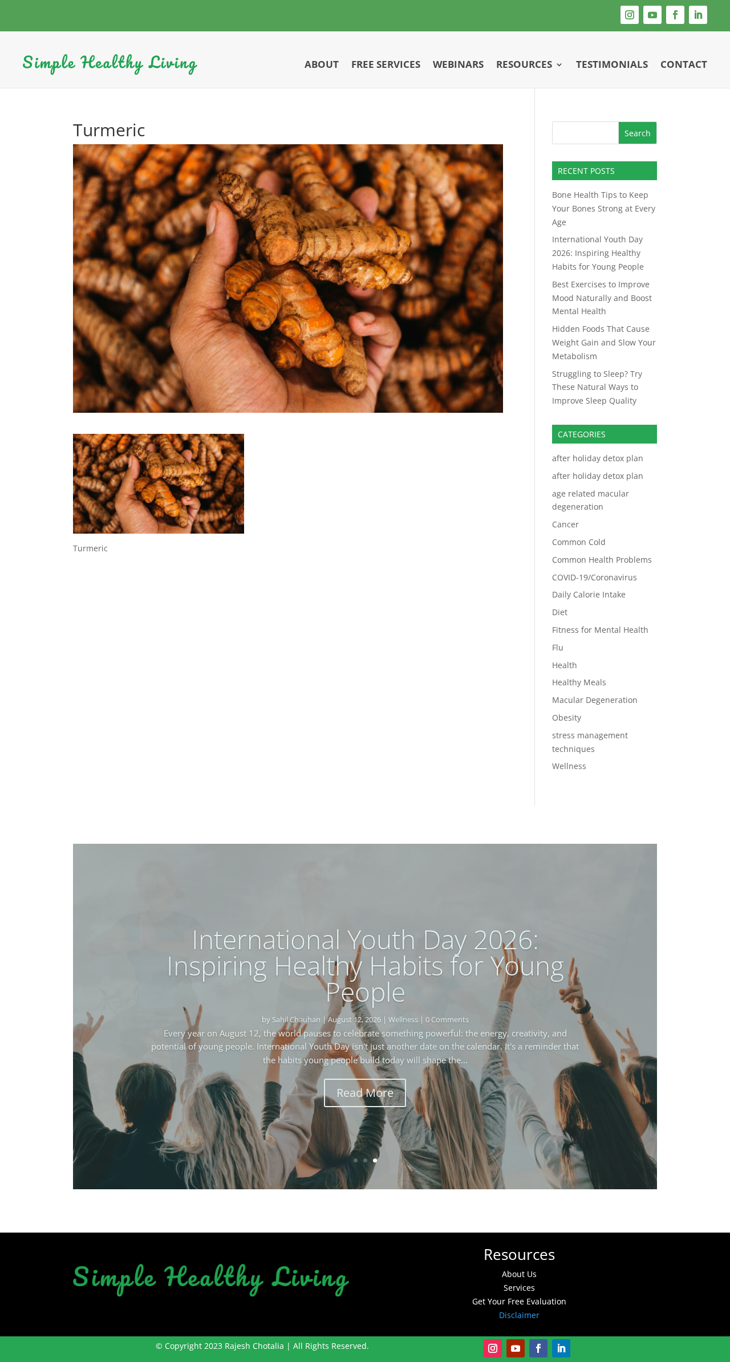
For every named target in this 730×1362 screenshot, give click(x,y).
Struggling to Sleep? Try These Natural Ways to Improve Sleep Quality (597, 387)
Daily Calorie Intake (589, 594)
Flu (557, 647)
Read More (365, 1079)
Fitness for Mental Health (600, 629)
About (322, 64)
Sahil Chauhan (253, 1006)
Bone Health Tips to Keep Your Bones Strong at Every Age (603, 208)
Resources (524, 64)
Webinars (458, 64)
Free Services (385, 64)
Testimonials (612, 64)
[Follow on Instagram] (629, 15)
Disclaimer (519, 1315)
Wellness (569, 766)
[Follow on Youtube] (652, 15)
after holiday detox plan (597, 458)
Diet (559, 612)
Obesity (566, 717)
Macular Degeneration (595, 699)
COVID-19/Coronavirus (594, 577)
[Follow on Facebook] (675, 15)
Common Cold (579, 541)
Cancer (565, 524)
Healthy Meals (579, 682)
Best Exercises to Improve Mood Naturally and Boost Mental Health (602, 298)
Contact (683, 64)
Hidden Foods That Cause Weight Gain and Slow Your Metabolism (604, 342)
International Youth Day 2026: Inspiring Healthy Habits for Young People (598, 253)
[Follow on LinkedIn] (698, 15)
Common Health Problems (602, 559)
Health (564, 665)
